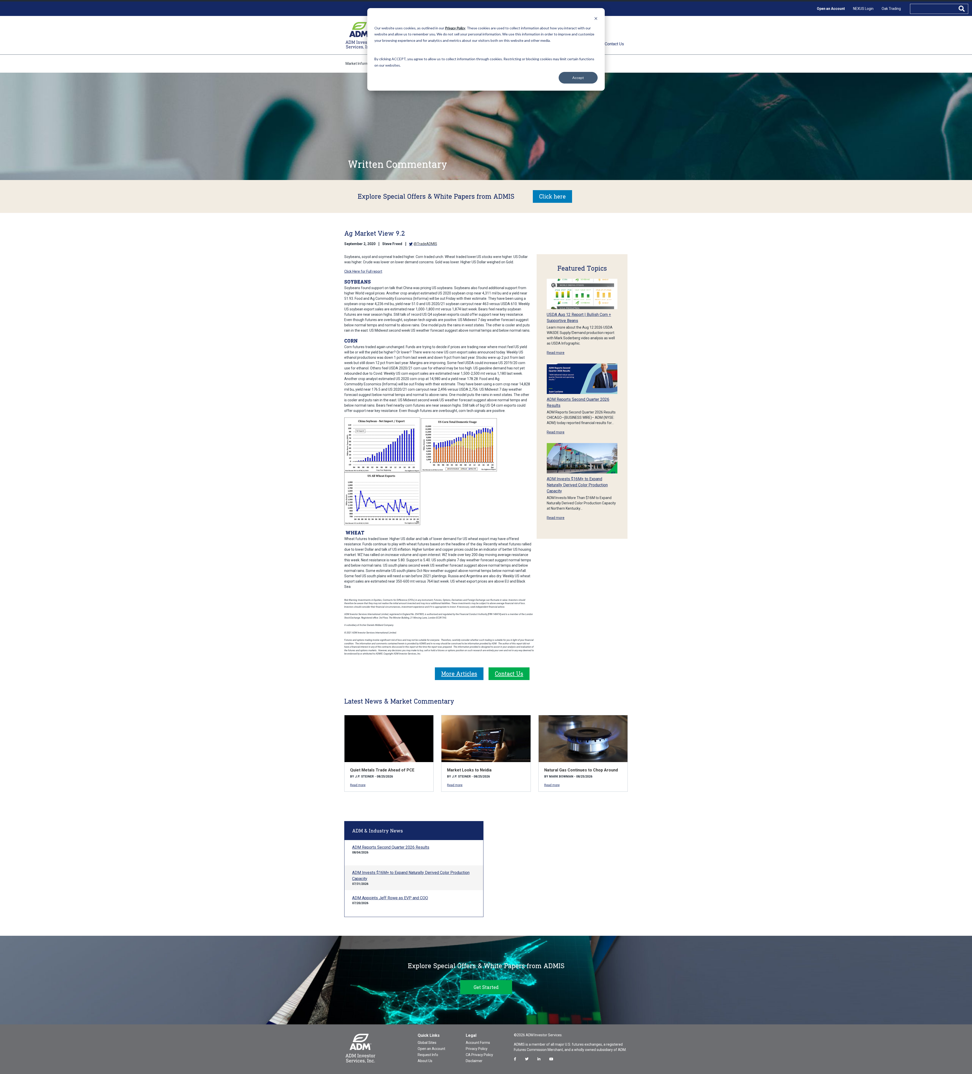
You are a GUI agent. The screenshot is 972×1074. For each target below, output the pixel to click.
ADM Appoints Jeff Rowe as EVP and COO (390, 898)
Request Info (428, 1055)
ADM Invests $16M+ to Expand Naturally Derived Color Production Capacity (577, 484)
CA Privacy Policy (479, 1055)
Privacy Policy (477, 1049)
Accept (578, 77)
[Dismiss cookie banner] (596, 18)
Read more (555, 353)
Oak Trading (891, 9)
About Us (425, 1061)
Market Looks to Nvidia (469, 770)
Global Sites (427, 1043)
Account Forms (478, 1043)
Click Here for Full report (363, 271)
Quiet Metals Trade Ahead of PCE (382, 770)
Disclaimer (474, 1061)
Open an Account (831, 9)
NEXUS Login (863, 9)
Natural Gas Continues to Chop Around (581, 770)
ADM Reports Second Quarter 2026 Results (390, 847)
